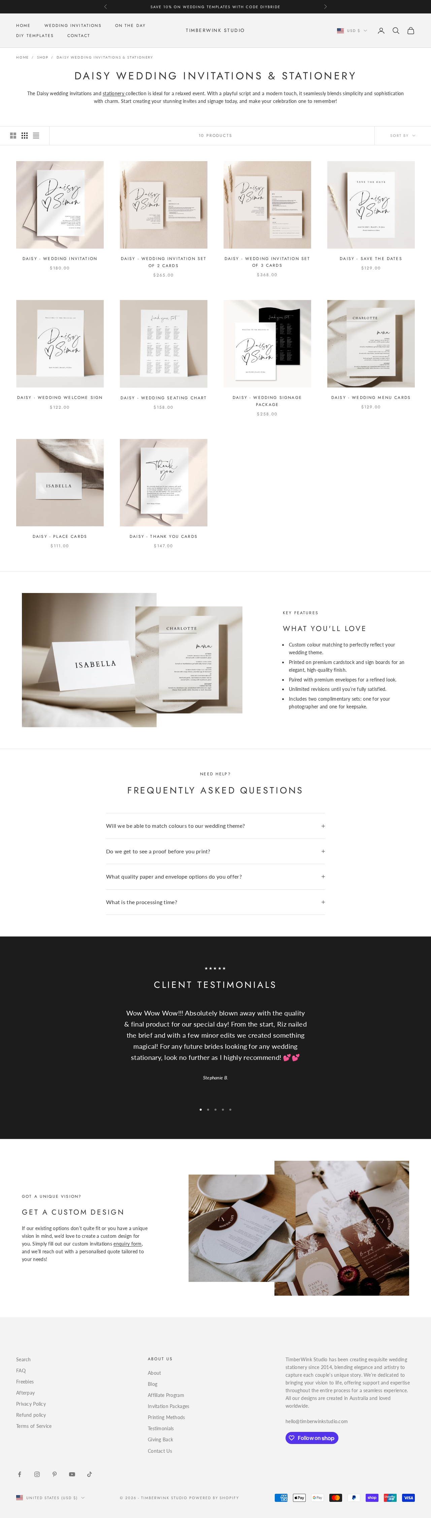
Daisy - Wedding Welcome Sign (60, 398)
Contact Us (160, 1451)
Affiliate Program (166, 1395)
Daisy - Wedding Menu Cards (371, 398)
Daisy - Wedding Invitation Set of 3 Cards (267, 262)
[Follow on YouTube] (72, 1474)
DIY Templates (35, 36)
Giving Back (160, 1439)
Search (23, 1359)
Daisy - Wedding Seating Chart (164, 398)
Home (22, 57)
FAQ (21, 1370)
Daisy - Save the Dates (371, 259)
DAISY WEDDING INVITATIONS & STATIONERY (105, 57)
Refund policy (31, 1415)
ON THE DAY (130, 26)
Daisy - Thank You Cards (164, 536)
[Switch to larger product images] (13, 135)
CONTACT (78, 36)
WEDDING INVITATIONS (73, 26)
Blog (152, 1384)
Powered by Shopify (214, 1498)
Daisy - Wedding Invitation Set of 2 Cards (164, 262)
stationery (114, 93)
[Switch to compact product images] (36, 135)
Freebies (25, 1381)
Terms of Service (34, 1426)
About (154, 1373)
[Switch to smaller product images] (25, 135)
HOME (23, 26)
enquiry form (127, 1244)
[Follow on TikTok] (89, 1474)
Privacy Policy (31, 1404)
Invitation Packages (168, 1406)
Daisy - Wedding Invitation (60, 259)
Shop (42, 57)
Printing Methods (166, 1417)
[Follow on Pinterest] (54, 1474)
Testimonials (161, 1428)
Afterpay (25, 1393)
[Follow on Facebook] (19, 1474)
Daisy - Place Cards (60, 536)
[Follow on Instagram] (37, 1474)
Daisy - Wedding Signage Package (267, 401)
